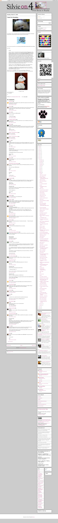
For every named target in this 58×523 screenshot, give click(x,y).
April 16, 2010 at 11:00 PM (12, 339)
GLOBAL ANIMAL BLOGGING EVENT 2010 (44, 178)
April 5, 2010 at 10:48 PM (12, 264)
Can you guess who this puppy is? (46, 361)
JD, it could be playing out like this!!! (44, 224)
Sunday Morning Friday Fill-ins (43, 374)
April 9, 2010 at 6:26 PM (12, 299)
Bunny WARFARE (42, 246)
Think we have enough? (43, 174)
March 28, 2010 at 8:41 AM (12, 110)
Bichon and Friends (40, 405)
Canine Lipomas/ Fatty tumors (40, 504)
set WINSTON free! (42, 222)
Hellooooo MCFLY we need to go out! (44, 216)
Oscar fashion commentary (43, 276)
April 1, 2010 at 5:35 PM (12, 213)
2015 (40, 151)
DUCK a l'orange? (42, 226)
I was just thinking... (42, 289)
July (40, 166)
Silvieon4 (46, 468)
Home (21, 345)
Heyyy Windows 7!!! (42, 176)
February (41, 303)
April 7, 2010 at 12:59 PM (12, 282)
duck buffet (41, 201)
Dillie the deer (41, 199)
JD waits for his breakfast (43, 299)
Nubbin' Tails (11, 224)
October (41, 162)
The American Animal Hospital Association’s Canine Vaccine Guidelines (40, 475)
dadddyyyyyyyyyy (42, 210)
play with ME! (42, 237)
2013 (40, 154)
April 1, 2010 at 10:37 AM (12, 161)
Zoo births (39, 396)
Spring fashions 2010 (42, 214)
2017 (40, 149)
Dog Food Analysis (40, 480)
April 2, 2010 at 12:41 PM (12, 230)
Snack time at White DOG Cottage (44, 233)
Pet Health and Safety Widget (43, 409)
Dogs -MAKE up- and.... (43, 258)
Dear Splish (43, 324)
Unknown (10, 280)
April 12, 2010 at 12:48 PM (12, 324)
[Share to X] (25, 96)
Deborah (10, 157)
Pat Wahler (10, 195)
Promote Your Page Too (48, 470)
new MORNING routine (43, 217)
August (41, 165)
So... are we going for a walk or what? (44, 287)
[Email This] (23, 96)
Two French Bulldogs (42, 386)
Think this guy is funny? (43, 234)
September (41, 164)
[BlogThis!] (24, 96)
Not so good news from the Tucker (43, 383)
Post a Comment (10, 341)
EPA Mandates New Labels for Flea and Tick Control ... (44, 248)
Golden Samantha (11, 284)
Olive (9, 333)
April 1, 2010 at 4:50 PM (12, 203)
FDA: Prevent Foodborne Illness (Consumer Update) (44, 254)
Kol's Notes (40, 380)
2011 (40, 157)
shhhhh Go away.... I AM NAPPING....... (45, 330)
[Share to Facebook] (26, 96)
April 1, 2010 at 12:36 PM (12, 193)
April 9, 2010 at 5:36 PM (12, 292)
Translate (44, 29)
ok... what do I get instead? (43, 183)
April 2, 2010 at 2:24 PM (12, 239)
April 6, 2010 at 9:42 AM (12, 272)
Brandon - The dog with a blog (13, 132)
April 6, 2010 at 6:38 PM (12, 278)
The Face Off (41, 211)
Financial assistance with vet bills (40, 486)
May (40, 169)
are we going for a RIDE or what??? (43, 260)
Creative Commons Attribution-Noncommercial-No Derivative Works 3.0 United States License (44, 421)
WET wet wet (41, 188)
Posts (40, 16)
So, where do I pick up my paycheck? (43, 302)
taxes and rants (42, 252)
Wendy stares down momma (43, 257)
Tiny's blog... (11, 70)
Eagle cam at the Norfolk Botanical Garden (44, 262)
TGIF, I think (41, 271)
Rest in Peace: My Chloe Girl (43, 371)
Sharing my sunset (42, 227)
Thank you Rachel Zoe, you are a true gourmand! (46, 313)
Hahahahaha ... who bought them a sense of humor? (44, 230)
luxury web (39, 402)
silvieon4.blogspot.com (41, 424)
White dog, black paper (42, 378)
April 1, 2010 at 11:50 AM (12, 170)
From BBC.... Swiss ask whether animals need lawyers (44, 282)
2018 (40, 147)
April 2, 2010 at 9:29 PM (12, 254)
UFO (40, 272)
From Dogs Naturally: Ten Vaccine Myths (40, 507)
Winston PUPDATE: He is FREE (44, 200)
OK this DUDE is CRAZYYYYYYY (43, 269)
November (41, 161)
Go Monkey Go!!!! (42, 196)
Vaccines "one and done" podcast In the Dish (40, 483)
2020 (40, 146)
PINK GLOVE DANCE (43, 181)
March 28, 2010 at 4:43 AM (12, 104)
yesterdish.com (41, 389)
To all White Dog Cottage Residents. (43, 187)
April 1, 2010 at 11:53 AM (12, 176)
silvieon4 (10, 106)
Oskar (10, 294)
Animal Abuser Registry (43, 283)
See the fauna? (42, 243)
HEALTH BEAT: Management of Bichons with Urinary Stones (44, 334)
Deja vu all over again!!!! (43, 298)
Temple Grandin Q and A (43, 297)
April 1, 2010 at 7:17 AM (12, 130)
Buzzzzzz (41, 182)
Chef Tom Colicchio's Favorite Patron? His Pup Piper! (44, 265)
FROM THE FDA (42, 236)
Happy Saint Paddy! (42, 251)
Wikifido (39, 399)
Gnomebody (10, 178)
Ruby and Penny (11, 301)
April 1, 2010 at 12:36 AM (12, 117)
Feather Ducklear (42, 192)
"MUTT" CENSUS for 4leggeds (44, 208)
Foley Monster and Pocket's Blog (43, 374)
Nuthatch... (10, 199)
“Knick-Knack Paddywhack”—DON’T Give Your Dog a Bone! (44, 240)
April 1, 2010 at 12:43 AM (12, 122)
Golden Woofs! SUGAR (12, 313)
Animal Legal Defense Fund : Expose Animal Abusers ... (44, 205)
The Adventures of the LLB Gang (13, 163)
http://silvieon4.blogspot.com (46, 419)
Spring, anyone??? (42, 242)
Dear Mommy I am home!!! (43, 212)
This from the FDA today (43, 288)
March (41, 172)
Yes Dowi (41, 173)
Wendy (41, 266)
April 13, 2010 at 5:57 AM (12, 331)
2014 (40, 153)
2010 (40, 158)
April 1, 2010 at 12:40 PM (12, 197)
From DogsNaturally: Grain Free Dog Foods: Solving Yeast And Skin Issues (40, 495)
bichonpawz (10, 101)
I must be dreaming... (42, 193)
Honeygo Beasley (41, 377)
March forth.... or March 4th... (44, 295)
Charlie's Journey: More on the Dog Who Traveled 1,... (44, 280)
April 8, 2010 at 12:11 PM (12, 288)
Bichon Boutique (47, 106)
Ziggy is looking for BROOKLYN (44, 221)
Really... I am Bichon (42, 249)
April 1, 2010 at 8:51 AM (12, 134)
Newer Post (9, 345)
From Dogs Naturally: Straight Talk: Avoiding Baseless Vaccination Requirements (40, 490)
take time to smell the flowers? (44, 197)
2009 (40, 306)
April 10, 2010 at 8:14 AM (12, 306)
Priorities (43, 344)
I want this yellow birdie (43, 292)
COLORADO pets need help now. (43, 350)
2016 (40, 150)
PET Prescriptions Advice (40, 479)
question (41, 185)
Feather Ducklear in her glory (44, 191)
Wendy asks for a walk (43, 195)
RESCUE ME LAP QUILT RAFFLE (43, 294)
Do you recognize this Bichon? (44, 232)
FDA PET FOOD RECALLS (42, 404)
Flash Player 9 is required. (41, 414)
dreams (41, 275)
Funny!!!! (41, 291)
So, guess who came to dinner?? (44, 189)
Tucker (10, 140)
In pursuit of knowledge (43, 207)
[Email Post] (22, 96)
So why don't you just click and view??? (44, 219)
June (40, 168)
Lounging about (42, 267)
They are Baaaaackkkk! (43, 203)
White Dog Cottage (42, 179)
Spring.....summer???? (43, 228)
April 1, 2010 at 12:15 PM (12, 184)
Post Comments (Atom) (23, 347)
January (41, 305)
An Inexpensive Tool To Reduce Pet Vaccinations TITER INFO (40, 500)
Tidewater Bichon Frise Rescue (42, 401)
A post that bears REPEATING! (44, 238)
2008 (40, 308)
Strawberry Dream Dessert (42, 390)
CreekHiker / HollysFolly (12, 119)
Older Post (33, 345)
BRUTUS (10, 124)
